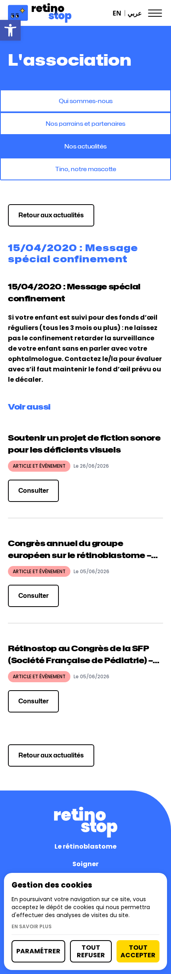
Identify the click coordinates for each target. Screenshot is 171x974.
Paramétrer (38, 951)
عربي (135, 13)
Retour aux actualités (51, 215)
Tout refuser (91, 951)
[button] (10, 30)
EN (117, 13)
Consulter (33, 490)
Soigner (85, 864)
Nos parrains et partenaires (85, 123)
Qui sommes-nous (86, 101)
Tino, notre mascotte (85, 169)
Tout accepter (137, 951)
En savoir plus (32, 926)
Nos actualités (85, 146)
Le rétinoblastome (85, 846)
